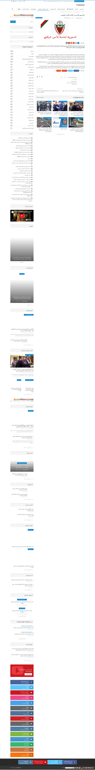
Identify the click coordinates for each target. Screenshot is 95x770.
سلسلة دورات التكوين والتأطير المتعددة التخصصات (22, 172)
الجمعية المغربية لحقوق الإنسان (21, 463)
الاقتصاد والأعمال (31, 75)
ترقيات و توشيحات (30, 117)
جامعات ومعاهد (31, 67)
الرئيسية (81, 9)
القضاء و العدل (25, 9)
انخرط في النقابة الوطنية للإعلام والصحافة (54, 1)
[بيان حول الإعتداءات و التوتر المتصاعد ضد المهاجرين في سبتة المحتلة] (22, 464)
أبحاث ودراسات (31, 96)
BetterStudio (18, 767)
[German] (21, 15)
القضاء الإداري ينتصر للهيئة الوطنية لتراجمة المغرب (22, 160)
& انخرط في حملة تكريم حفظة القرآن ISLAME (22, 152)
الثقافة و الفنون (31, 101)
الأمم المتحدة (53, 9)
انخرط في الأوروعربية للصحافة (68, 1)
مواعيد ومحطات (31, 83)
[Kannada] (17, 15)
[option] (22, 246)
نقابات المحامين (31, 125)
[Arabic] (32, 15)
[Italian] (19, 15)
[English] (26, 15)
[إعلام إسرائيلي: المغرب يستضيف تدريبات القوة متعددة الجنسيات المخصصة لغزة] (44, 122)
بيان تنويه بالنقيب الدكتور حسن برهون (24, 168)
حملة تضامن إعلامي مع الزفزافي (25, 170)
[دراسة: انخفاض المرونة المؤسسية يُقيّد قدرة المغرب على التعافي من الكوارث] (13, 516)
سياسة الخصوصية (28, 175)
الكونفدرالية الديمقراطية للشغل (28, 128)
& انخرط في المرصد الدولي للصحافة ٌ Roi (23, 145)
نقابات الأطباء (31, 114)
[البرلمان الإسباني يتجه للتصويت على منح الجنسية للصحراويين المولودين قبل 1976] (22, 245)
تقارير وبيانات (31, 91)
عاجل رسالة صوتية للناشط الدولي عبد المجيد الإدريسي (21, 177)
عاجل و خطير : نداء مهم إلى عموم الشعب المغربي (22, 179)
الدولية (76, 9)
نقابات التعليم (31, 99)
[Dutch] (28, 15)
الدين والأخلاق (31, 80)
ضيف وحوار (32, 122)
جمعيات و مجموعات (30, 104)
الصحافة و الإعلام (61, 9)
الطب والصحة (31, 77)
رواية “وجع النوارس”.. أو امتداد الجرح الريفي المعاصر (21, 579)
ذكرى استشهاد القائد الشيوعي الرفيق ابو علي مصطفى (23, 627)
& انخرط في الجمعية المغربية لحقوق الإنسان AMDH (22, 140)
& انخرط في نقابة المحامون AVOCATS (24, 156)
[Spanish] (15, 15)
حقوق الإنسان (33, 9)
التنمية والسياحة (31, 85)
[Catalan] (30, 15)
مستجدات (32, 51)
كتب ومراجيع (31, 112)
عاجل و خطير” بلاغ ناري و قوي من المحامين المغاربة (24, 633)
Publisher (80, 5)
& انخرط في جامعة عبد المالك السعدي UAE (23, 147)
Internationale (70, 9)
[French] (24, 15)
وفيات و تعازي (31, 88)
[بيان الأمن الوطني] (60, 122)
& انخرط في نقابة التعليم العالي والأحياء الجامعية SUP (21, 154)
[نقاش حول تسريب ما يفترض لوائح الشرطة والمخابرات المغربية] (44, 106)
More (45, 1)
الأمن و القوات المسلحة (43, 9)
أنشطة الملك (31, 72)
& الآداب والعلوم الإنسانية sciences (24, 137)
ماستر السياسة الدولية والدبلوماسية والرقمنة (23, 188)
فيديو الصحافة (31, 120)
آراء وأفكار (49, 101)
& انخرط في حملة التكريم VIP (25, 150)
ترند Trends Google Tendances (28, 59)
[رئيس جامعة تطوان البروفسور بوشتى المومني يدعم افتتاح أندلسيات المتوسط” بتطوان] (22, 537)
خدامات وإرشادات (30, 109)
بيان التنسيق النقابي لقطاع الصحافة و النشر (23, 166)
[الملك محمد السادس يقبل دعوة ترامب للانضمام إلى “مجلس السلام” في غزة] (22, 320)
